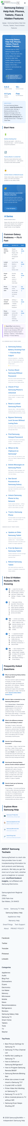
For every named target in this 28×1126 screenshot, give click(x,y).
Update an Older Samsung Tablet (14, 533)
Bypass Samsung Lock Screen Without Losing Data (16, 420)
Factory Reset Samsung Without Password (15, 373)
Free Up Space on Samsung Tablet (15, 549)
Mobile (4, 999)
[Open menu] (24, 3)
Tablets (4, 1023)
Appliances (6, 973)
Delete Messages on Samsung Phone (16, 466)
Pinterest (5, 954)
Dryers (4, 984)
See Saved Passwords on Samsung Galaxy (15, 481)
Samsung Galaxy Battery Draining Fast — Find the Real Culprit (16, 351)
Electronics (6, 987)
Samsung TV (7, 1017)
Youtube (5, 948)
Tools (4, 1026)
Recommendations (9, 1005)
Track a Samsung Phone (15, 513)
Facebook (5, 938)
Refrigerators (7, 1008)
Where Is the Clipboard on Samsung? (13, 451)
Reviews (5, 1011)
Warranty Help (14, 921)
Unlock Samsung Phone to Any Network (15, 498)
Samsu (7, 1094)
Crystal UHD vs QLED (13, 1085)
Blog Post (5, 978)
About (6, 928)
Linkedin (5, 959)
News (4, 1002)
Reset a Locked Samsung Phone (14, 405)
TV (3, 1029)
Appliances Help (14, 917)
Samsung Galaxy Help (14, 913)
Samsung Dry (10, 1103)
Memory (5, 993)
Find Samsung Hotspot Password (15, 435)
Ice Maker (5, 990)
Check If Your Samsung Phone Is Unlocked (15, 390)
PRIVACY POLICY (17, 928)
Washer (5, 1032)
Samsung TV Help (17, 909)
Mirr (6, 1097)
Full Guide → (22, 250)
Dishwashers (7, 981)
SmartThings (8, 924)
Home (4, 23)
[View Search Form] (18, 3)
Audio (4, 975)
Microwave (6, 996)
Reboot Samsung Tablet (15, 563)
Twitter (4, 943)
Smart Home (6, 1020)
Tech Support (20, 924)
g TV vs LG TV (16, 1094)
